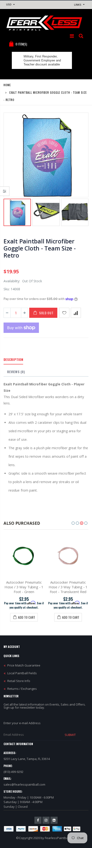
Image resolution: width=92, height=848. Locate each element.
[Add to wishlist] (64, 313)
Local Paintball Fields (22, 673)
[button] (73, 523)
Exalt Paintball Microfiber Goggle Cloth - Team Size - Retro (40, 248)
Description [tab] (13, 359)
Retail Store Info (18, 681)
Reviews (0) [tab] (16, 371)
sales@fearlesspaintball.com (24, 784)
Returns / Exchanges (22, 688)
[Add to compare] (76, 313)
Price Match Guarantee (23, 665)
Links (77, 4)
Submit (70, 735)
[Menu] (72, 36)
